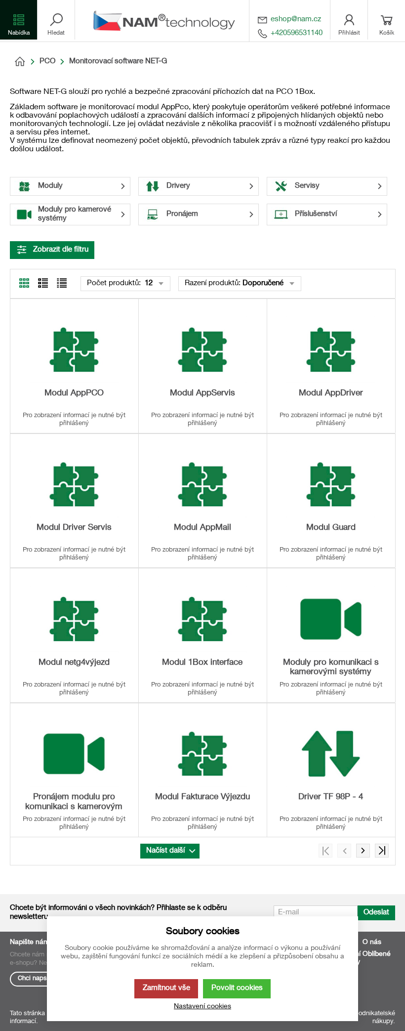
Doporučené (263, 283)
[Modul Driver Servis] (74, 484)
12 (148, 283)
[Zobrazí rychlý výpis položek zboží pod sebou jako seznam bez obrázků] (62, 283)
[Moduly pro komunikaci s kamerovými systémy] (331, 619)
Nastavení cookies (202, 1006)
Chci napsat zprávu (46, 979)
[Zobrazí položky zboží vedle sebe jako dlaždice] (43, 283)
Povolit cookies (237, 988)
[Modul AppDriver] (331, 349)
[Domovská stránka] (20, 62)
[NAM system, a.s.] (167, 21)
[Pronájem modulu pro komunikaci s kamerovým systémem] (74, 754)
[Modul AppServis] (202, 349)
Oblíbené (377, 954)
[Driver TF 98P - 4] (331, 754)
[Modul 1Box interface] (202, 619)
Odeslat (376, 912)
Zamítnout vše (166, 988)
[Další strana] (363, 851)
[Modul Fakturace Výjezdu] (202, 754)
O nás (372, 942)
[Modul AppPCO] (74, 349)
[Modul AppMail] (202, 484)
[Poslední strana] (382, 851)
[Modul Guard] (331, 484)
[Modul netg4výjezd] (74, 619)
